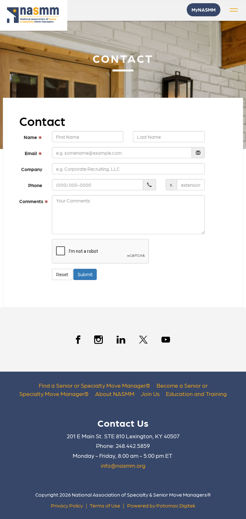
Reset (62, 274)
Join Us (150, 393)
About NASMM (115, 393)
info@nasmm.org (123, 465)
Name (33, 137)
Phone (35, 185)
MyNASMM (204, 9)
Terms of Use (105, 505)
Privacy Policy (67, 505)
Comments (33, 201)
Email (33, 153)
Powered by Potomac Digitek (161, 505)
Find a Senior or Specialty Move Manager (92, 385)
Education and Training (196, 393)
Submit (85, 274)
